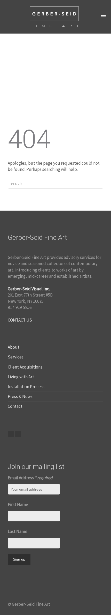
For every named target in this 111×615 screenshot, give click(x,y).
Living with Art (21, 377)
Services (15, 357)
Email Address (30, 478)
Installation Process (26, 386)
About (13, 347)
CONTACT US (20, 320)
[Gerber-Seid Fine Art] (54, 16)
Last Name (17, 531)
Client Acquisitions (25, 367)
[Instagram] (18, 434)
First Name (18, 504)
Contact (15, 406)
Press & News (20, 396)
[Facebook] (11, 434)
